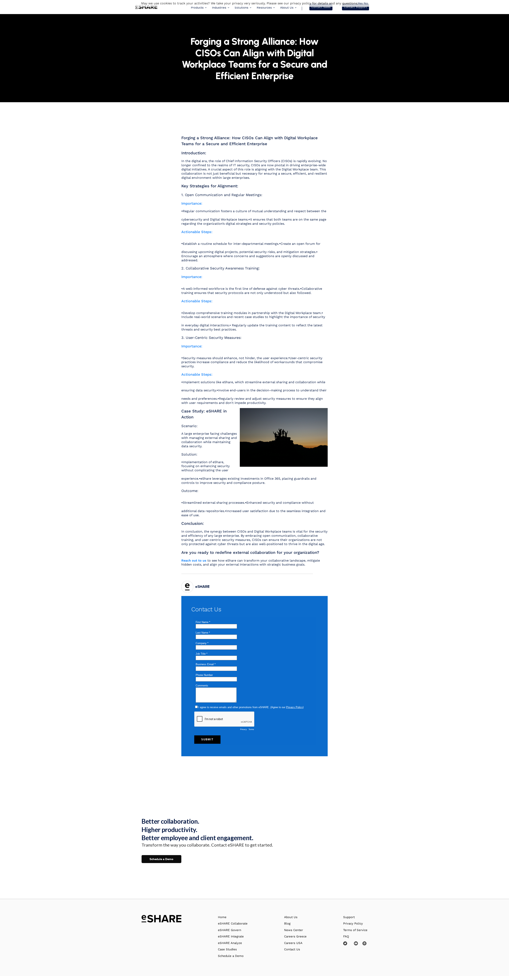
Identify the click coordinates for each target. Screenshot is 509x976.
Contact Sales (320, 7)
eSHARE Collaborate (233, 923)
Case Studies (227, 949)
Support (349, 917)
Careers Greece (295, 936)
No (366, 3)
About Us (290, 917)
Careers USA (293, 943)
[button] (198, 7)
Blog (287, 923)
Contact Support (355, 7)
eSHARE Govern (229, 930)
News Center (293, 930)
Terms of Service (355, 930)
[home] (146, 7)
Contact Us (292, 949)
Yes (360, 3)
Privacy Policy (353, 923)
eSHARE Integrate (231, 936)
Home (222, 917)
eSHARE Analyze (230, 943)
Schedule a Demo (161, 859)
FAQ (346, 936)
